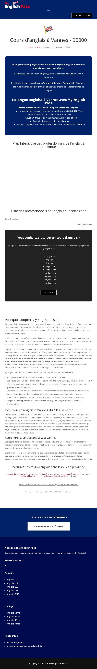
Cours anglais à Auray (68, 474)
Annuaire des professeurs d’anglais (24, 646)
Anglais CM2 (51, 269)
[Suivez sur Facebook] (5, 565)
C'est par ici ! (48, 292)
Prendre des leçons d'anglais (48, 526)
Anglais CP (50, 256)
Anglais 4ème (50, 279)
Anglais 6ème (50, 273)
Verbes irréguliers (15, 642)
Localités (37, 47)
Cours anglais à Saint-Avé (16, 474)
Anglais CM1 (51, 266)
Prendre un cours (82, 15)
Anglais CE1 (50, 260)
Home (29, 47)
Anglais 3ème (50, 283)
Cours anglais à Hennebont (57, 476)
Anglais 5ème (50, 276)
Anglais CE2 (50, 263)
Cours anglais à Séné (43, 474)
